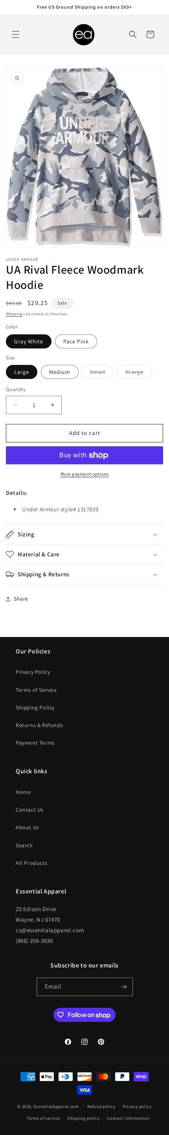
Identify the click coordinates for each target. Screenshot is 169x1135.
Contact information (128, 1118)
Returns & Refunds (39, 725)
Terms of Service (36, 689)
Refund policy (101, 1106)
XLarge (138, 373)
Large (21, 371)
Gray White (28, 341)
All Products (31, 862)
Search (24, 845)
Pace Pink (76, 341)
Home (23, 792)
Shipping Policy (35, 707)
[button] (15, 34)
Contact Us (30, 809)
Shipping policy (83, 1118)
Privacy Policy (33, 671)
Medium (59, 371)
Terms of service (43, 1118)
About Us (27, 827)
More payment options (85, 474)
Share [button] (21, 598)
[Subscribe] (123, 987)
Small (102, 373)
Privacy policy (137, 1106)
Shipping (14, 313)
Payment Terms (35, 742)
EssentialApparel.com (56, 1106)
